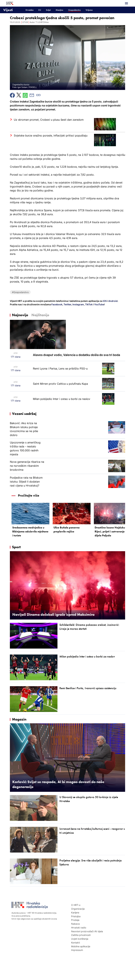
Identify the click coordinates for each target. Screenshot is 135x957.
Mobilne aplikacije (80, 946)
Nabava (75, 923)
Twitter (67, 304)
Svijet (48, 10)
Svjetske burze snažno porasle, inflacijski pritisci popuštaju (50, 135)
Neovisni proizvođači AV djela (87, 931)
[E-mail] (31, 95)
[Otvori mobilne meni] (126, 3)
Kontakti (75, 942)
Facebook (56, 304)
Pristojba (76, 916)
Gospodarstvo (74, 10)
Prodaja (75, 920)
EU (39, 10)
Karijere (75, 912)
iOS (105, 301)
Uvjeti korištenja (79, 938)
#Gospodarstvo (20, 292)
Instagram (78, 304)
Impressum (77, 950)
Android (113, 301)
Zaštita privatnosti (81, 935)
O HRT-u (75, 905)
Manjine (59, 10)
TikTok (89, 304)
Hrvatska (29, 10)
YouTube (99, 304)
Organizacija (78, 908)
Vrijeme (89, 10)
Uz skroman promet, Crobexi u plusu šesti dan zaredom (49, 119)
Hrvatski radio (78, 927)
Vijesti (8, 10)
